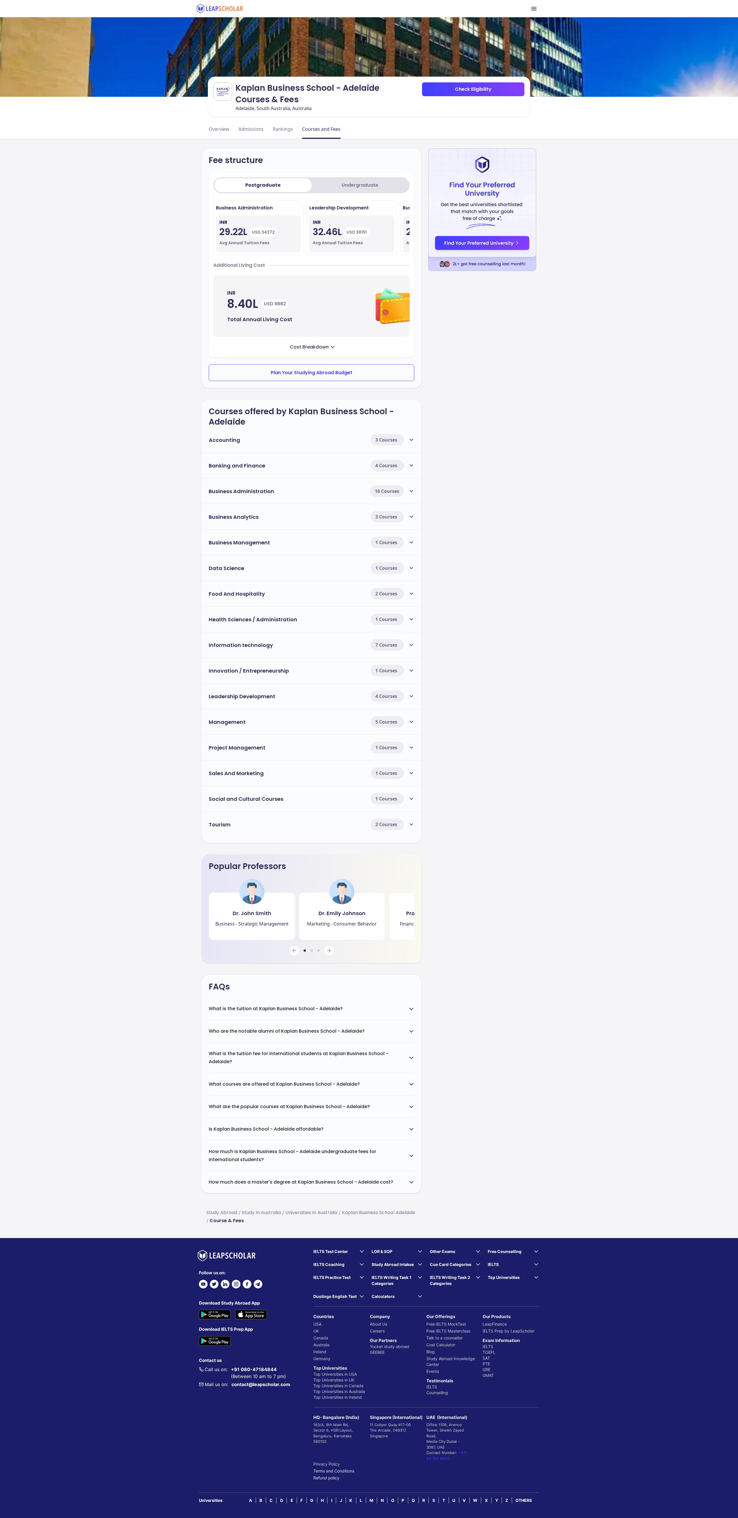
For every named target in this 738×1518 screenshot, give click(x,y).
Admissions (250, 129)
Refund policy (326, 1477)
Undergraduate (360, 185)
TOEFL (489, 1352)
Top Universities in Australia (339, 1391)
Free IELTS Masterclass (448, 1330)
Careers (377, 1330)
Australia (321, 1344)
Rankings (283, 129)
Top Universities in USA (335, 1374)
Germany (321, 1358)
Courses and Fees (321, 129)
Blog (430, 1351)
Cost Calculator (440, 1344)
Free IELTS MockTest (446, 1324)
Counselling (437, 1392)
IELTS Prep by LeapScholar (508, 1330)
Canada (320, 1337)
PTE (486, 1363)
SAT (486, 1358)
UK (316, 1330)
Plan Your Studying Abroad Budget (311, 372)
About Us (378, 1324)
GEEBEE (377, 1352)
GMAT (488, 1375)
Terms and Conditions (333, 1470)
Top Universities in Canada (338, 1385)
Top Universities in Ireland (337, 1397)
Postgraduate (262, 185)
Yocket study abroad (389, 1346)
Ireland (319, 1351)
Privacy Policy (326, 1464)
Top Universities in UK (333, 1379)
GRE (486, 1369)
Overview (219, 129)
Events (432, 1371)
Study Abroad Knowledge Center (450, 1361)
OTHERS (523, 1500)
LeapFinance (495, 1324)
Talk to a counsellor (444, 1337)
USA (317, 1324)
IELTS (431, 1386)
